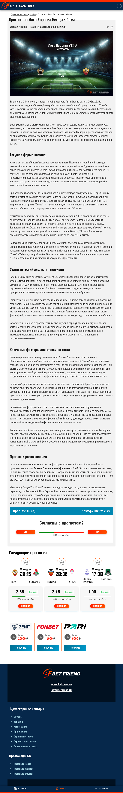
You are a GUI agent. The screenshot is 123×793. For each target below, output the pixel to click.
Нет (97, 532)
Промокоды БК (20, 756)
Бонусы (63, 788)
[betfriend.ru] (18, 5)
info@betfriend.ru (61, 684)
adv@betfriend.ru (61, 690)
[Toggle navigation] (119, 6)
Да (25, 532)
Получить (21, 647)
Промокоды (103, 788)
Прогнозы (22, 788)
